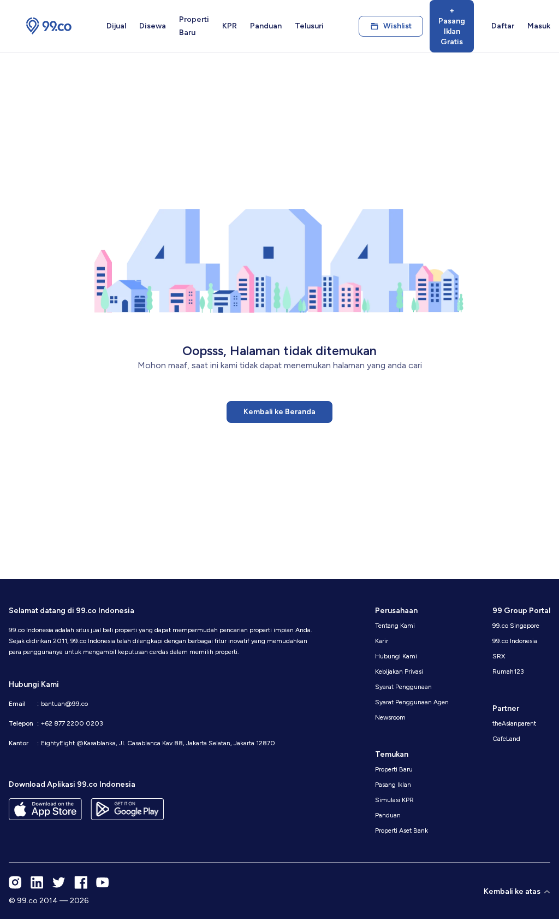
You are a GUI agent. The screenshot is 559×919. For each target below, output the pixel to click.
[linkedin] (37, 882)
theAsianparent (514, 723)
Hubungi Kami (396, 656)
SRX (498, 656)
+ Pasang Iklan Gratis (451, 26)
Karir (381, 641)
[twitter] (59, 882)
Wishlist (397, 26)
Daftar (502, 26)
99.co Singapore (515, 625)
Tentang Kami (395, 625)
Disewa (152, 26)
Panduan (266, 26)
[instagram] (15, 882)
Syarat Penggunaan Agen (412, 702)
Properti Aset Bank (401, 830)
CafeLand (506, 739)
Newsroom (390, 717)
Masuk (538, 26)
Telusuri (309, 26)
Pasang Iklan (393, 784)
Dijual (116, 26)
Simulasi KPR (394, 800)
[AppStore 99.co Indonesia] (45, 809)
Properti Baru (194, 26)
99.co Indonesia (514, 641)
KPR (229, 26)
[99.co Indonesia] (49, 26)
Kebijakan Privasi (399, 671)
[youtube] (102, 882)
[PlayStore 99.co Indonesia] (127, 809)
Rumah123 (508, 671)
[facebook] (80, 882)
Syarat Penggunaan (403, 687)
